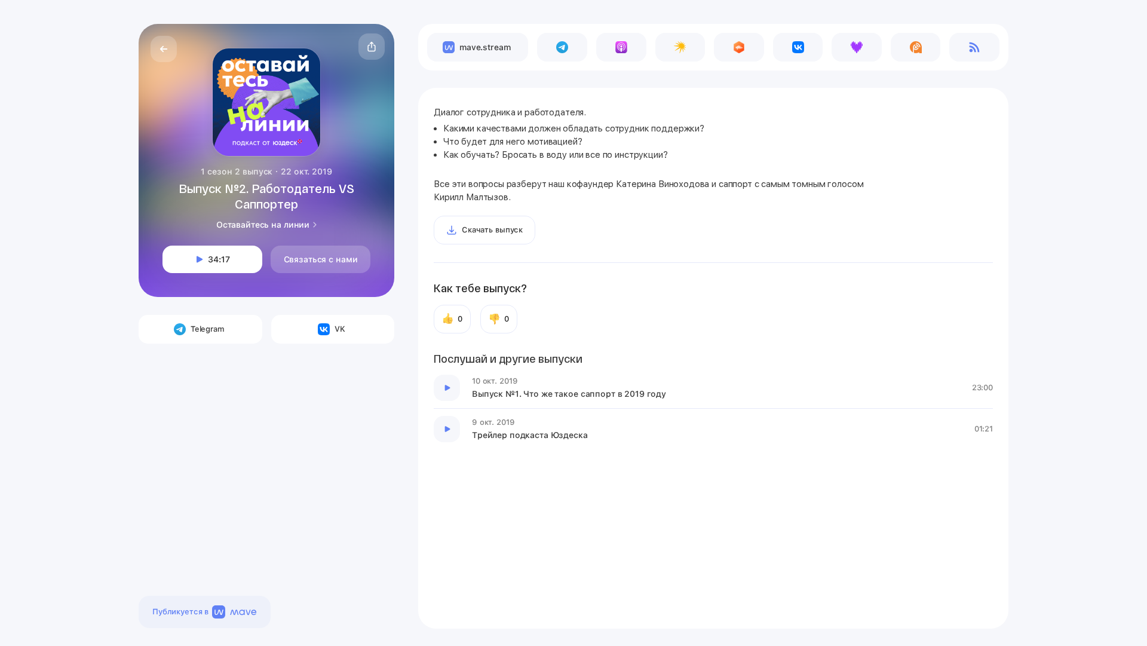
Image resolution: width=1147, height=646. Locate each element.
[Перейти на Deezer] (857, 47)
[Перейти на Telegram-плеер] (562, 47)
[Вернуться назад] (164, 49)
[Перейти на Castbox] (739, 47)
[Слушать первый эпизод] (447, 388)
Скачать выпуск (492, 229)
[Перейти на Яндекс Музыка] (680, 47)
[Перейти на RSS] (974, 47)
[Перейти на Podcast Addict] (916, 47)
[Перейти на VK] (798, 47)
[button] (371, 46)
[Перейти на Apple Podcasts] (621, 47)
